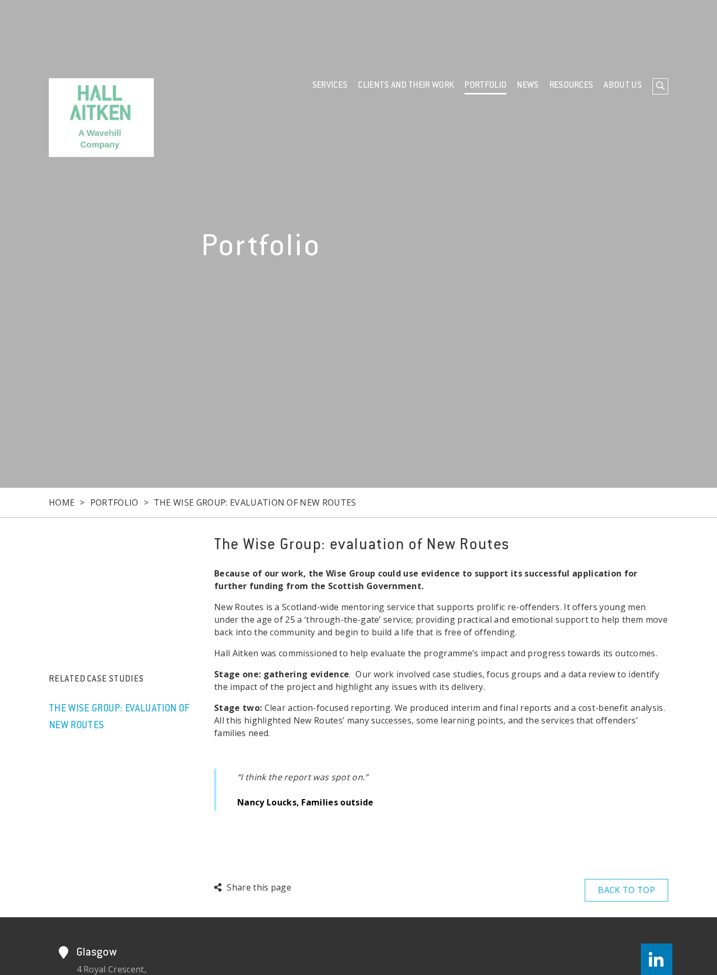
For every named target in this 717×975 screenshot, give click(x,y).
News (528, 85)
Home (62, 502)
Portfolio (486, 85)
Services (330, 85)
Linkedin (656, 959)
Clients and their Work (406, 85)
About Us (623, 85)
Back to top (626, 890)
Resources (572, 85)
